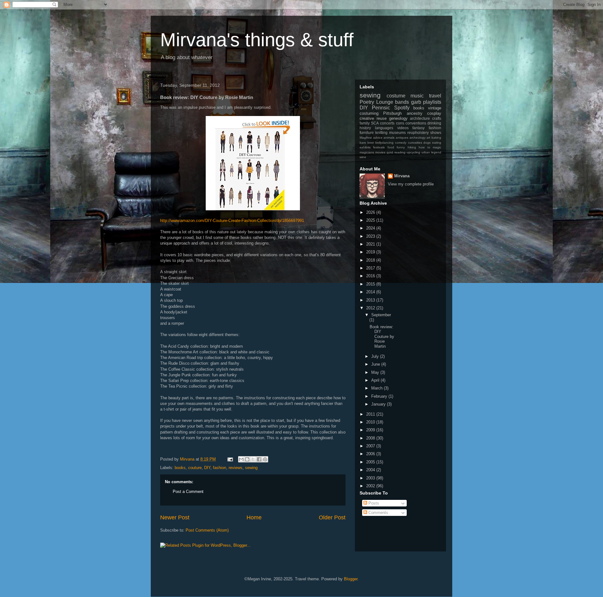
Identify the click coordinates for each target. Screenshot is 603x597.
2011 (371, 414)
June (376, 364)
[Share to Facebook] (259, 459)
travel (435, 95)
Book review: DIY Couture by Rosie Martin (382, 336)
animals (388, 137)
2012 (371, 308)
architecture (420, 118)
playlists (432, 102)
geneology (398, 118)
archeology (418, 137)
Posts (373, 503)
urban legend (431, 152)
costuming (369, 113)
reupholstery (418, 132)
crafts (436, 118)
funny (401, 147)
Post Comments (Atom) (207, 530)
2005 (371, 462)
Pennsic (381, 107)
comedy (400, 142)
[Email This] (241, 459)
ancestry (414, 113)
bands (402, 102)
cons (400, 123)
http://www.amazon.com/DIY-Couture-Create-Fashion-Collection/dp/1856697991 (232, 220)
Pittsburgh (392, 113)
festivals (379, 147)
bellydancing (384, 142)
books (180, 467)
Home (254, 517)
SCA (375, 123)
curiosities (415, 142)
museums (397, 132)
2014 (371, 292)
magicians (367, 152)
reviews (235, 467)
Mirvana (402, 176)
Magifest (366, 137)
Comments (377, 512)
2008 (371, 438)
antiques (402, 137)
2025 (371, 220)
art (428, 137)
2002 (371, 486)
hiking (412, 147)
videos (403, 128)
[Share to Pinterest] (265, 459)
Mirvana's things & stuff (257, 39)
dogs (427, 142)
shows (435, 132)
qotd (390, 152)
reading (399, 152)
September (381, 314)
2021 (371, 244)
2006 (371, 453)
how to (424, 147)
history (365, 128)
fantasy (418, 128)
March (377, 388)
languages (384, 128)
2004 (371, 469)
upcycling (413, 152)
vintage (434, 108)
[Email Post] (229, 459)
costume (396, 95)
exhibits (365, 147)
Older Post (332, 517)
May (375, 372)
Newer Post (174, 517)
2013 (371, 300)
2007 (371, 446)
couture (195, 467)
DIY (207, 467)
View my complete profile (411, 184)
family (365, 123)
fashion (219, 467)
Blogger (350, 579)
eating (436, 142)
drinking (434, 123)
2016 (371, 276)
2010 (371, 422)
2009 (371, 430)
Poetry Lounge (376, 102)
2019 (371, 252)
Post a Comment (188, 491)
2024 (371, 228)
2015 (371, 284)
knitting (381, 132)
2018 (371, 260)
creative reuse (373, 118)
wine (363, 157)
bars (363, 142)
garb (416, 102)
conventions (415, 123)
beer (370, 142)
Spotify (402, 107)
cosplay (434, 113)
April (376, 380)
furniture (367, 132)
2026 (371, 212)
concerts (387, 123)
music (417, 95)
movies (380, 152)
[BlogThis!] (247, 459)
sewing (251, 467)
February (379, 396)
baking (436, 137)
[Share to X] (253, 459)
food (391, 147)
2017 (371, 268)
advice (378, 137)
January (379, 404)
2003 (371, 478)
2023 (371, 236)
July (375, 356)
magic (437, 147)
